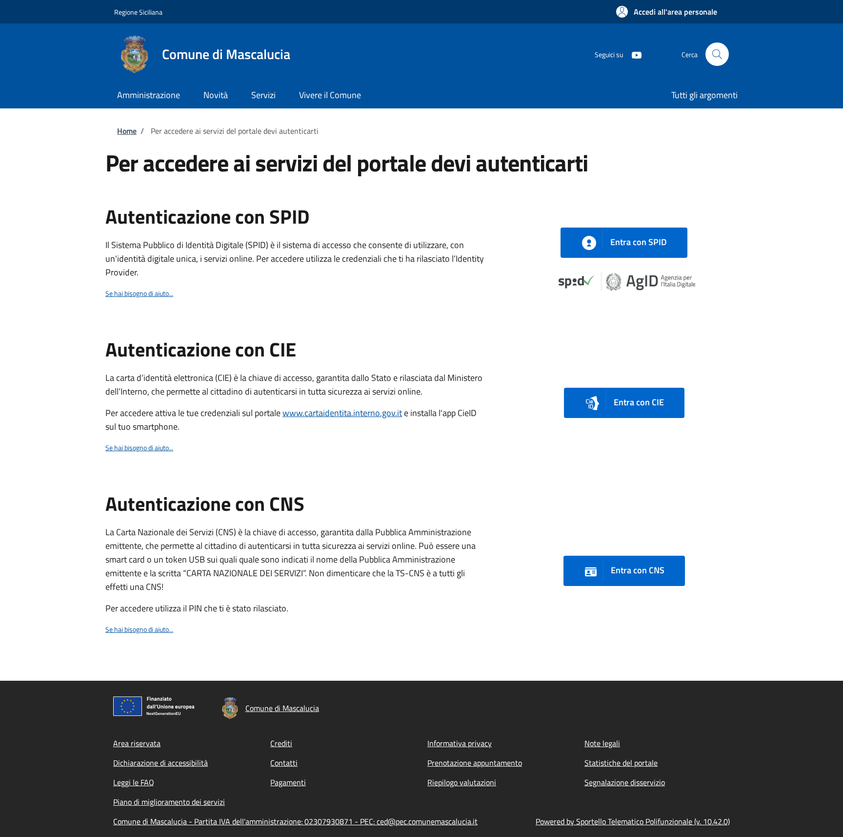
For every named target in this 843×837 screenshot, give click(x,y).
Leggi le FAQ (133, 782)
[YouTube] (632, 54)
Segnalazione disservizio (624, 782)
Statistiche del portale (621, 763)
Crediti (281, 743)
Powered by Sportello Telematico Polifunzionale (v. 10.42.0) (633, 821)
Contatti (284, 763)
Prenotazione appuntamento (474, 763)
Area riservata (137, 743)
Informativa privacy (459, 743)
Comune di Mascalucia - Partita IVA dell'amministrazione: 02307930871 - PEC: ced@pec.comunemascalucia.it (295, 821)
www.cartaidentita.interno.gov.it (342, 412)
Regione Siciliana (138, 12)
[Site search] (717, 54)
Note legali (602, 743)
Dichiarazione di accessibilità (160, 763)
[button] (666, 11)
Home (127, 131)
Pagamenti (288, 782)
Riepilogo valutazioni (461, 782)
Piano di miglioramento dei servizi (169, 802)
